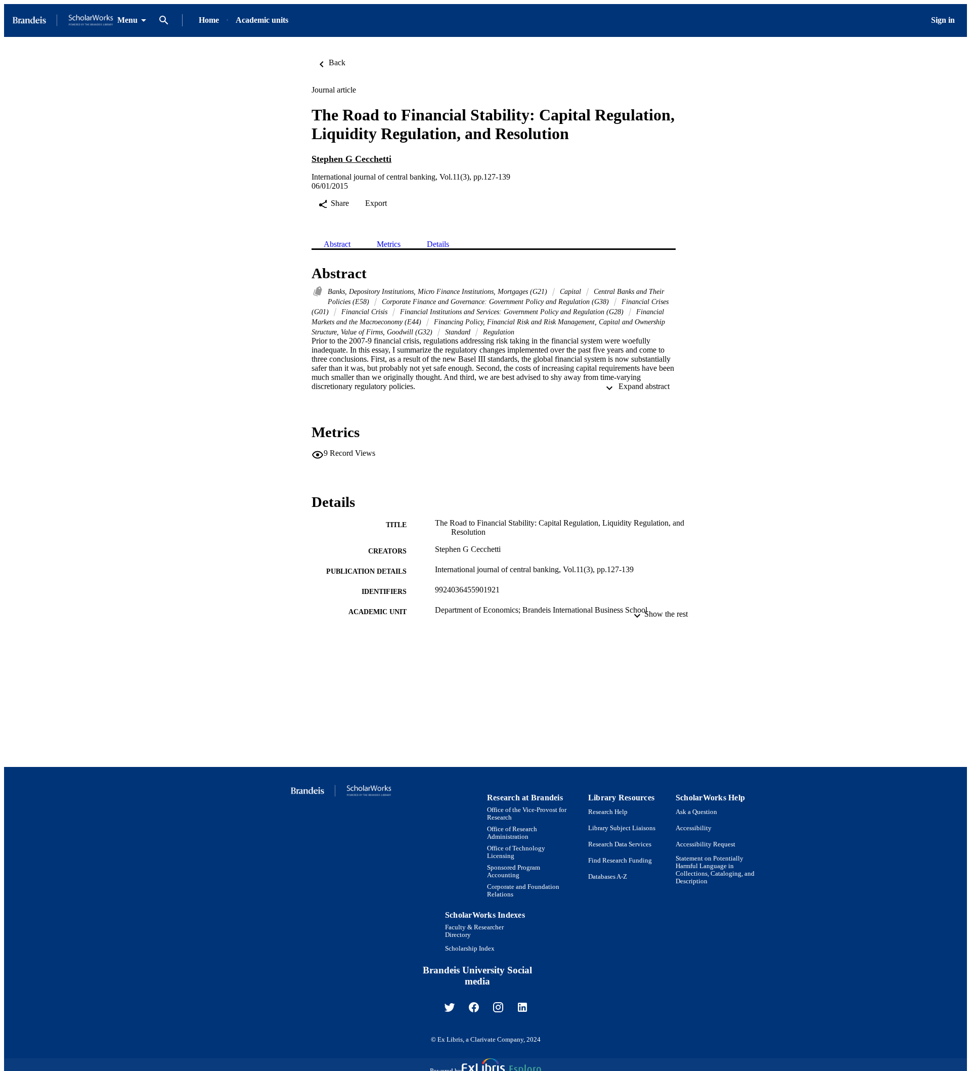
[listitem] (449, 1007)
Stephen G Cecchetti (351, 159)
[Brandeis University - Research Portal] (62, 20)
